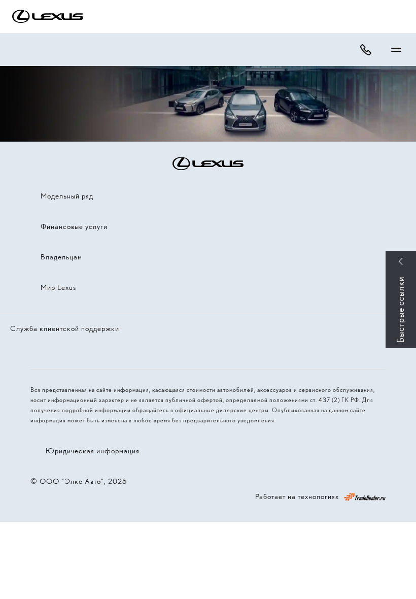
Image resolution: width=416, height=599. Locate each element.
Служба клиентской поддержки (64, 328)
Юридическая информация (93, 450)
